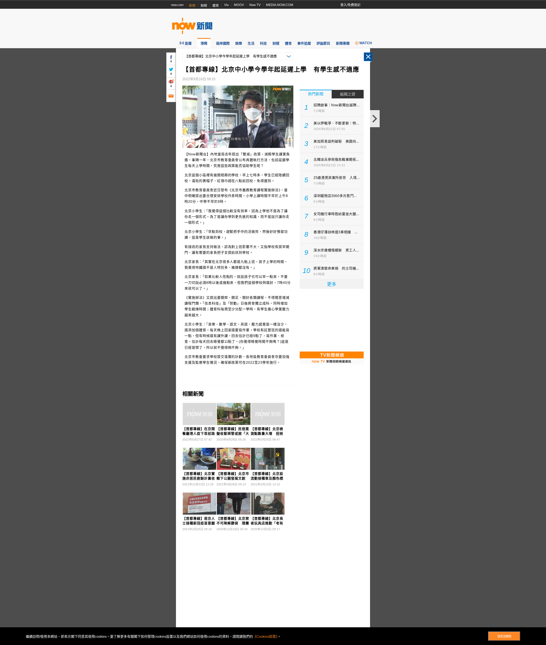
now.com (177, 5)
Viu (226, 5)
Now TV (255, 5)
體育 (215, 5)
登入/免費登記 (350, 5)
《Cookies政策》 (265, 636)
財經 (204, 5)
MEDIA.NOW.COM (279, 5)
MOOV (239, 5)
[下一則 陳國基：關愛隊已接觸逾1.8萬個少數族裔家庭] (375, 118)
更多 (331, 284)
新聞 (192, 5)
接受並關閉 (504, 636)
